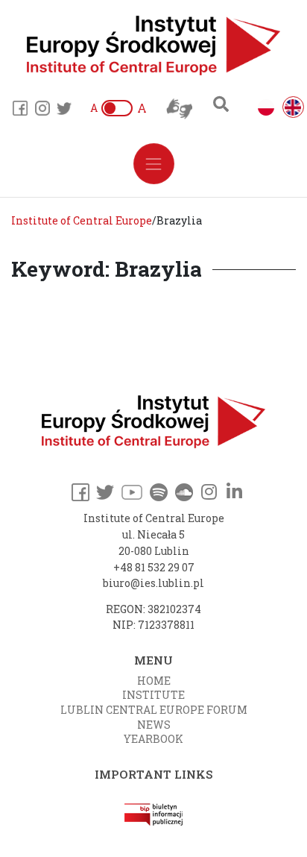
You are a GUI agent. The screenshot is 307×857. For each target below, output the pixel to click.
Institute (153, 695)
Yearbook (153, 739)
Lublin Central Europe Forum (153, 710)
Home (154, 681)
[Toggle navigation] (153, 163)
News (154, 725)
